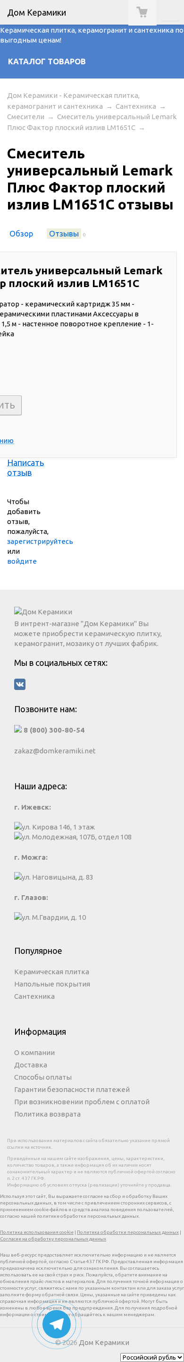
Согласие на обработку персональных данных (53, 1238)
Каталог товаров (47, 61)
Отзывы (64, 233)
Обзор (21, 233)
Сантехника (136, 106)
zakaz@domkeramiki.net (55, 751)
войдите (22, 561)
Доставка (30, 1065)
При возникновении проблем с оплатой (82, 1102)
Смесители (25, 117)
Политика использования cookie (37, 1232)
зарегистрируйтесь (40, 541)
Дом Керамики (104, 1342)
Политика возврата (47, 1114)
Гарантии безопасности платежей (72, 1089)
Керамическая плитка (51, 972)
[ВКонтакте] (92, 685)
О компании (34, 1052)
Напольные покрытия (52, 984)
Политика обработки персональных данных (128, 1232)
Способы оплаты (43, 1077)
